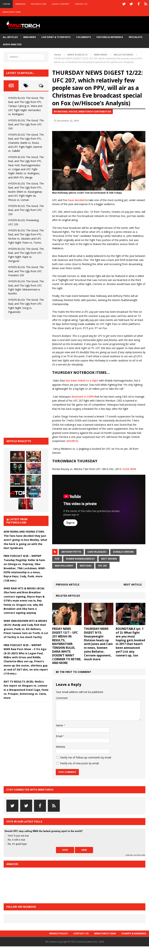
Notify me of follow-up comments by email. (86, 757)
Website (60, 746)
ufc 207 (102, 565)
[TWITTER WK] (131, 4)
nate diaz (86, 565)
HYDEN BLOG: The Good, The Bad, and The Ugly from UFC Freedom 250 (26, 271)
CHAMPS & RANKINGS (133, 933)
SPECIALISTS (135, 37)
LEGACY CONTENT (60, 4)
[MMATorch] (23, 25)
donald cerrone (123, 551)
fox (57, 558)
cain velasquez (97, 551)
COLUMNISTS (83, 37)
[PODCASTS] (145, 4)
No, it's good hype (17, 844)
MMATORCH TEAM (12, 12)
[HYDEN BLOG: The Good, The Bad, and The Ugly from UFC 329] (33, 480)
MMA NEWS (29, 37)
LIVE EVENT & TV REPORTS (56, 37)
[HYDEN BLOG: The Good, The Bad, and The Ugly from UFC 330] (33, 456)
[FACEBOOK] (138, 4)
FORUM (6, 4)
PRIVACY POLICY (58, 933)
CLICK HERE (129, 469)
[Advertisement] (31, 378)
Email (59, 736)
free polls (141, 855)
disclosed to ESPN (82, 396)
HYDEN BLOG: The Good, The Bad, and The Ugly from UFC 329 (26, 210)
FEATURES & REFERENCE (109, 37)
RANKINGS (20, 4)
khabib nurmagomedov (80, 558)
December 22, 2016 (68, 120)
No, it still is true (16, 839)
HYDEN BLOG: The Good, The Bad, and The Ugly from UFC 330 (26, 124)
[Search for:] (26, 57)
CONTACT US (81, 4)
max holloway (64, 565)
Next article (133, 584)
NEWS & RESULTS (77, 54)
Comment (62, 698)
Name (60, 725)
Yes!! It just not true (18, 835)
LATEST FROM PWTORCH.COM (16, 520)
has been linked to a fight (82, 380)
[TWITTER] (124, 4)
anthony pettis (71, 551)
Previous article (67, 584)
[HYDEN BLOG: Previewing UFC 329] (17, 492)
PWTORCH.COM (38, 4)
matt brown (109, 558)
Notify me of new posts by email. (79, 763)
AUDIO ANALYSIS (12, 44)
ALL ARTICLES (10, 37)
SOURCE (72, 441)
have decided (76, 200)
